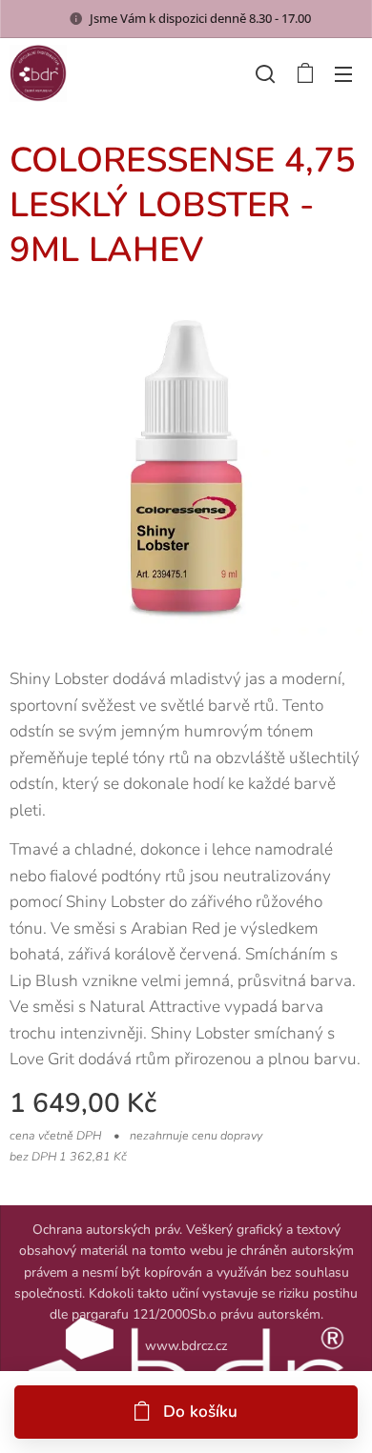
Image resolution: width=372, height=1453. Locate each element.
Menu (343, 73)
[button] (265, 73)
